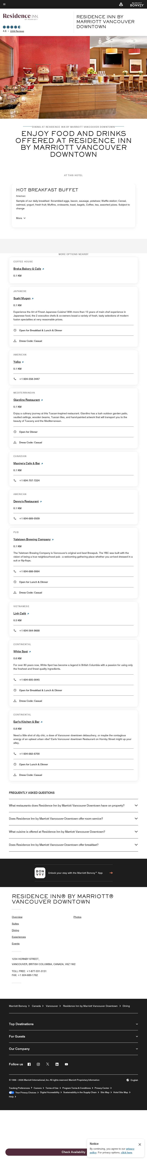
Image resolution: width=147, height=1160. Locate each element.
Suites (15, 923)
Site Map (105, 1092)
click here (126, 1152)
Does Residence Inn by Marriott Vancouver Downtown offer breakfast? (53, 845)
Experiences (19, 936)
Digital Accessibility (49, 1092)
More (19, 218)
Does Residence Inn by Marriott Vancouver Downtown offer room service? (56, 818)
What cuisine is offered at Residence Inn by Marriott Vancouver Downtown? (57, 831)
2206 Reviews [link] (17, 31)
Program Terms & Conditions (76, 1088)
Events (16, 943)
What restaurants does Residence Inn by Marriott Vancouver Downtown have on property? (66, 805)
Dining (15, 930)
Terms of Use (52, 1088)
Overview (17, 917)
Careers (38, 1088)
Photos (77, 917)
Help (11, 1096)
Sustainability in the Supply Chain (80, 1092)
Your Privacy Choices (25, 1092)
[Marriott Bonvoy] (135, 4)
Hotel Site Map (120, 1092)
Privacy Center (102, 1088)
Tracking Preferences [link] (19, 1088)
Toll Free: (29, 971)
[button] (121, 4)
